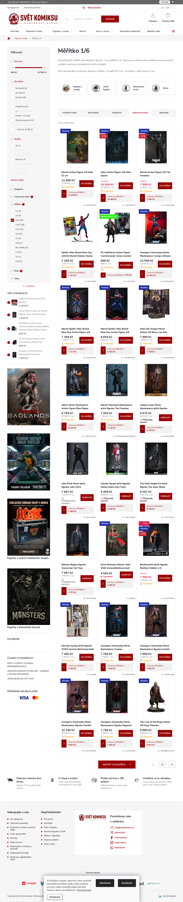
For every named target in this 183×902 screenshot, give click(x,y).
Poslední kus (21, 106)
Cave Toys (20, 173)
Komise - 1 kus (22, 115)
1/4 (17, 215)
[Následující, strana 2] (162, 764)
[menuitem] (14, 31)
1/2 (17, 257)
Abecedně (163, 113)
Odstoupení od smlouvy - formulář (21, 847)
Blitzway (20, 159)
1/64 (18, 243)
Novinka (20, 97)
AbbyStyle (20, 150)
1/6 (19, 220)
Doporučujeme (70, 113)
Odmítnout (105, 883)
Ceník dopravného (18, 834)
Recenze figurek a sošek (54, 831)
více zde (164, 2)
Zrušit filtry (30, 286)
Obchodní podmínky (32, 7)
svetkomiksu (120, 842)
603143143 (120, 832)
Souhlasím (127, 883)
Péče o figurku (50, 827)
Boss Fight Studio (23, 164)
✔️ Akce (19, 93)
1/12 (19, 229)
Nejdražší (116, 113)
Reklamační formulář (19, 853)
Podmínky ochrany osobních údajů (22, 828)
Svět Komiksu (121, 837)
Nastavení (55, 897)
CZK (167, 7)
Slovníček (48, 823)
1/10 (19, 224)
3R (17, 145)
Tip (17, 102)
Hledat (110, 19)
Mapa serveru (16, 842)
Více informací (84, 890)
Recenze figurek (93, 872)
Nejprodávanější (140, 113)
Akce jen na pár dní (24, 120)
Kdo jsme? (48, 819)
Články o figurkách (52, 836)
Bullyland (20, 168)
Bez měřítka (21, 247)
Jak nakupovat (13, 7)
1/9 (18, 234)
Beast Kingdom (22, 155)
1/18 (18, 261)
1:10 (18, 252)
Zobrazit (166, 417)
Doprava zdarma (51, 840)
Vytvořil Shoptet (169, 896)
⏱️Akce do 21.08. (23, 129)
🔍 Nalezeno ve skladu (25, 125)
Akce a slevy (49, 844)
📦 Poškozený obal (24, 111)
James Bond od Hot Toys (20, 678)
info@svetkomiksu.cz (124, 827)
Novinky (13, 838)
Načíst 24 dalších (114, 764)
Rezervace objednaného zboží (20, 858)
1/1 (17, 211)
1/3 (17, 238)
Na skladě (20, 88)
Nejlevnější (93, 113)
